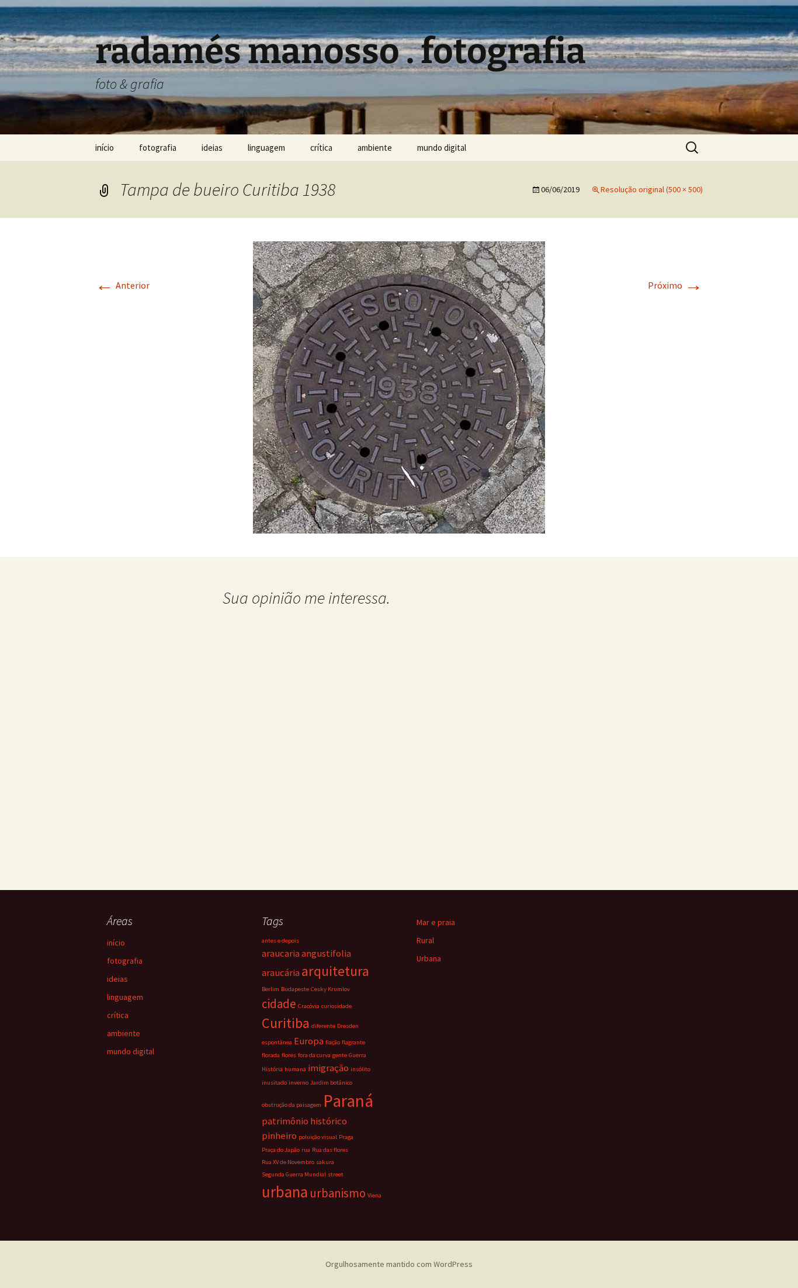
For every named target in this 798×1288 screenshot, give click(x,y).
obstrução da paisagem (291, 1105)
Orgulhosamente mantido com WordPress (399, 1264)
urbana (285, 1192)
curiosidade (336, 1006)
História (272, 1069)
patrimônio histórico (304, 1120)
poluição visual (318, 1137)
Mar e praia (436, 922)
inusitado (274, 1082)
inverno (298, 1082)
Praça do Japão (281, 1150)
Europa (309, 1040)
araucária (281, 972)
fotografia (157, 147)
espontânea (277, 1042)
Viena (374, 1195)
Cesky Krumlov (330, 989)
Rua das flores (330, 1150)
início (104, 147)
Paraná (348, 1101)
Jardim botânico (331, 1082)
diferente (323, 1026)
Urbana (429, 958)
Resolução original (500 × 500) (652, 189)
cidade (279, 1004)
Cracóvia (309, 1006)
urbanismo (338, 1193)
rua (305, 1150)
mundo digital (441, 147)
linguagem (266, 147)
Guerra (357, 1055)
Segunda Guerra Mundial (294, 1174)
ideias (212, 147)
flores (289, 1055)
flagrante (353, 1042)
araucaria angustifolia (306, 953)
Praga (346, 1137)
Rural (425, 940)
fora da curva (314, 1055)
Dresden (348, 1026)
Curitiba (286, 1023)
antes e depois (280, 940)
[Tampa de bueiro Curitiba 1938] (399, 386)
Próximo (675, 285)
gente (339, 1055)
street (336, 1174)
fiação (332, 1042)
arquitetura (335, 971)
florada (271, 1055)
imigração (328, 1067)
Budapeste (295, 989)
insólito (360, 1069)
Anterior (122, 285)
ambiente (375, 147)
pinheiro (279, 1135)
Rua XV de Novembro (288, 1162)
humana (295, 1069)
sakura (325, 1162)
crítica (321, 147)
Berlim (270, 989)
